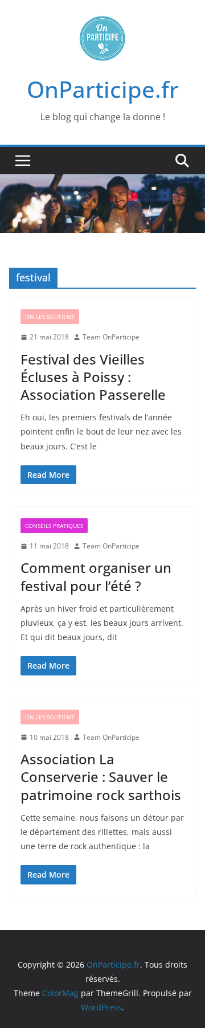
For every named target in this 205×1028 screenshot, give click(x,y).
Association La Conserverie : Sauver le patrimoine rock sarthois (100, 777)
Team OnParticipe (111, 337)
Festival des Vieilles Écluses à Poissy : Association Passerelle (93, 377)
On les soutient (50, 317)
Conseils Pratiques (54, 526)
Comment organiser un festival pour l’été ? (95, 576)
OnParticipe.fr (103, 89)
